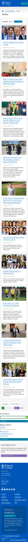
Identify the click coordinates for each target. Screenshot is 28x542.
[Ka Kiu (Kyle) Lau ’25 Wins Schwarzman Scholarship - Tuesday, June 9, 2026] (14, 294)
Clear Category (18, 21)
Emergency (17, 494)
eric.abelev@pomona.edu (6, 433)
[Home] (6, 3)
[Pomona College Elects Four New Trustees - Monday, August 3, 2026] (14, 33)
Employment (18, 497)
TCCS (16, 502)
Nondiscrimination (18, 540)
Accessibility (4, 500)
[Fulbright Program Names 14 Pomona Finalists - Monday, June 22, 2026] (14, 262)
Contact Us (3, 483)
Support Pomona (9, 516)
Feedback (24, 540)
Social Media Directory (8, 456)
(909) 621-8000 (5, 481)
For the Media (4, 439)
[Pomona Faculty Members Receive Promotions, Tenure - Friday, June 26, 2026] (14, 228)
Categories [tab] (3, 421)
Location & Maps (5, 502)
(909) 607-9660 (4, 436)
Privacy (11, 540)
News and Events (10, 11)
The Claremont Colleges (12, 535)
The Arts (3, 494)
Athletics (3, 497)
